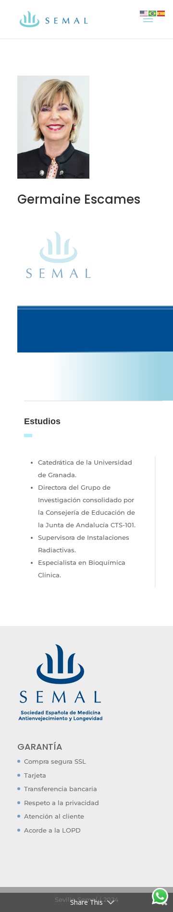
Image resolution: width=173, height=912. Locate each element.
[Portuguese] (152, 12)
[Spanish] (161, 12)
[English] (144, 12)
